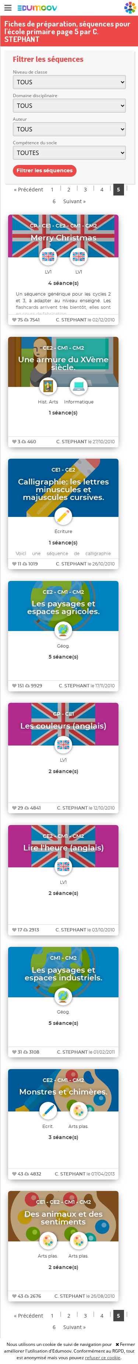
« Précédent (28, 189)
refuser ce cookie (102, 1357)
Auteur (20, 119)
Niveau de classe (30, 72)
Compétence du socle (35, 142)
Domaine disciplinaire (35, 95)
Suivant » (74, 201)
